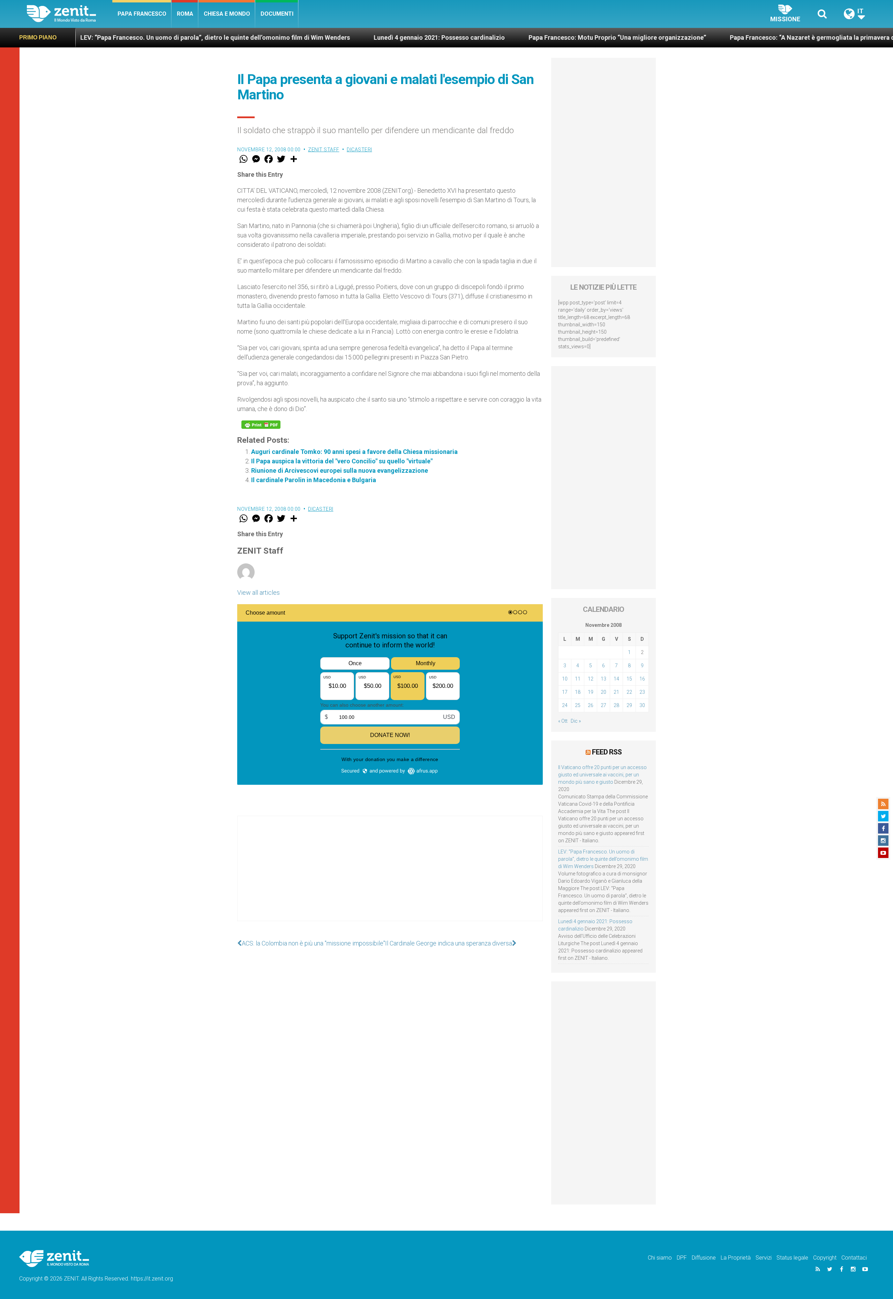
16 (642, 679)
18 (577, 692)
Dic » (576, 721)
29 (629, 705)
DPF (682, 1257)
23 (642, 692)
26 (590, 705)
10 (565, 679)
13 (603, 679)
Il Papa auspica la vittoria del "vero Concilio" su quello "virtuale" (342, 461)
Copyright (824, 1257)
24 (565, 705)
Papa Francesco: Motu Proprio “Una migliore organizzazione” (551, 37)
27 (603, 705)
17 (565, 692)
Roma (185, 13)
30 (642, 705)
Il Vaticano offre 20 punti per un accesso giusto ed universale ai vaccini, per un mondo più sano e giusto (602, 775)
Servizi (764, 1257)
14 (616, 679)
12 (590, 679)
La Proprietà (736, 1257)
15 (629, 679)
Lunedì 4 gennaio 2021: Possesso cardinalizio (372, 37)
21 (616, 692)
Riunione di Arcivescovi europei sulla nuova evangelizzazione (339, 470)
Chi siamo (660, 1257)
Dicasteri (359, 149)
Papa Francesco (142, 13)
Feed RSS (607, 752)
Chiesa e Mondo (227, 13)
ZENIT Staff (323, 149)
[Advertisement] (390, 875)
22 (629, 692)
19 (590, 692)
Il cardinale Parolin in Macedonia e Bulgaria (313, 480)
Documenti (277, 13)
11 (577, 679)
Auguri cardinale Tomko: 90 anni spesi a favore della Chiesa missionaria (354, 451)
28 (616, 705)
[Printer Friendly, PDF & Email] (260, 424)
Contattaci (854, 1257)
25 (577, 705)
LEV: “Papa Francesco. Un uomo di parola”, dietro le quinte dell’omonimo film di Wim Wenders (149, 37)
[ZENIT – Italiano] (69, 14)
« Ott (563, 721)
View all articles (258, 592)
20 (603, 692)
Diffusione (704, 1257)
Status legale (792, 1257)
